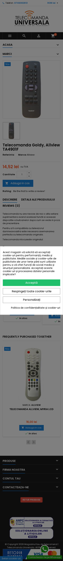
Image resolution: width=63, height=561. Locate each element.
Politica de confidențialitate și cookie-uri (35, 307)
